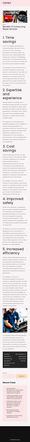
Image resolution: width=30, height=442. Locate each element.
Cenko (7, 3)
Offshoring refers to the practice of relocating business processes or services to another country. (14, 404)
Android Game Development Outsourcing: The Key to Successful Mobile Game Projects (15, 391)
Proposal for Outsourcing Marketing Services (14, 416)
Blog (4, 24)
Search (5, 373)
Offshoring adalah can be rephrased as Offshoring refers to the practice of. (14, 397)
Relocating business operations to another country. (13, 411)
